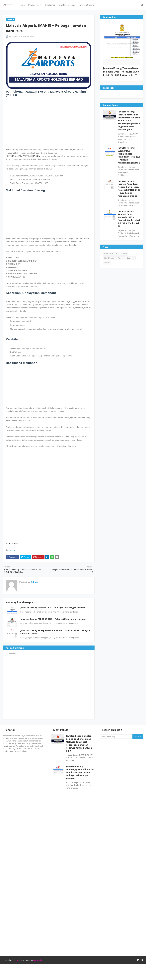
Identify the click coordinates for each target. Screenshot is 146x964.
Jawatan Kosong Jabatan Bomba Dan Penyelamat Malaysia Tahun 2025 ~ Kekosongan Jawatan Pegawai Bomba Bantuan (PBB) (129, 120)
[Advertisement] (49, 122)
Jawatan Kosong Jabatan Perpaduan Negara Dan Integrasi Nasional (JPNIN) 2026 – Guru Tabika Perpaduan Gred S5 (129, 188)
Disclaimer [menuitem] (50, 4)
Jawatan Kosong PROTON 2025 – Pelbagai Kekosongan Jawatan (52, 607)
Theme (16, 960)
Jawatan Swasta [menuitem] (86, 4)
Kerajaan (130, 258)
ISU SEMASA (109, 258)
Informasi (120, 258)
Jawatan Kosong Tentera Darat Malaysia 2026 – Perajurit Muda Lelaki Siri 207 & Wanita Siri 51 (121, 72)
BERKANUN (108, 254)
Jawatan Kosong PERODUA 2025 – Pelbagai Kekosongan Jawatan (53, 619)
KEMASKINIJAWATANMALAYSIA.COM (23, 156)
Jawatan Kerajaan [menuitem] (67, 4)
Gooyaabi (37, 960)
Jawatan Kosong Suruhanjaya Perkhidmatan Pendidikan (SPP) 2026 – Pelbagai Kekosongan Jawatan (129, 155)
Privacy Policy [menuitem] (35, 4)
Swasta (11, 550)
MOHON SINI (12, 543)
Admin (14, 36)
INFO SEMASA (121, 254)
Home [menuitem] (22, 4)
